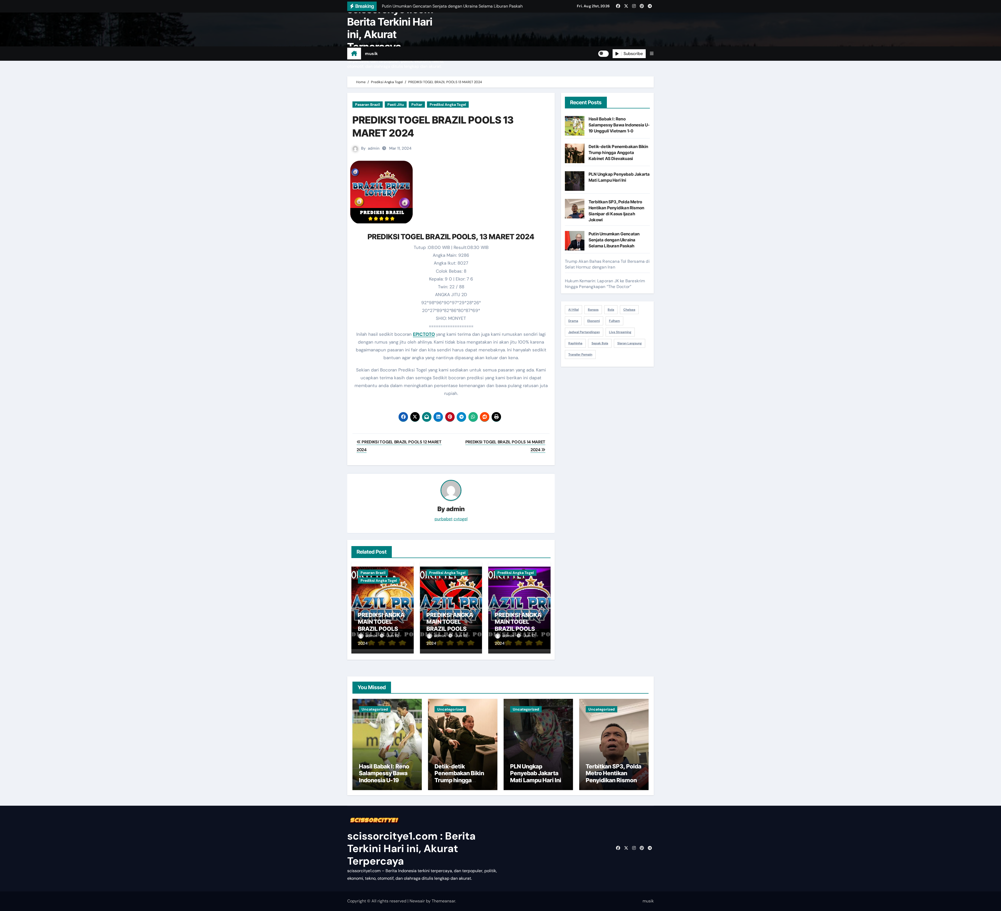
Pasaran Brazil (367, 104)
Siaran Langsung (629, 343)
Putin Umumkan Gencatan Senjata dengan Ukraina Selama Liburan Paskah (614, 239)
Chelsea (629, 310)
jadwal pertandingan (584, 332)
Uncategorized (375, 709)
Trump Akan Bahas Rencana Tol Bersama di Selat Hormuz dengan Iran (607, 264)
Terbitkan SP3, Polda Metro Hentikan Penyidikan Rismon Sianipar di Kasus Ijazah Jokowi (613, 780)
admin (374, 148)
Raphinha (575, 343)
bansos (593, 310)
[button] (652, 53)
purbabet (444, 519)
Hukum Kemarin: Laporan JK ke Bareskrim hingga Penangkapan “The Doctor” (605, 283)
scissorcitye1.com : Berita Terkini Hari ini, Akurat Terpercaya (392, 28)
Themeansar (443, 901)
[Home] (354, 54)
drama (573, 321)
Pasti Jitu (395, 104)
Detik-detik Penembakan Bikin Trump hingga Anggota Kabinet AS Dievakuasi (618, 152)
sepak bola (599, 343)
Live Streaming (620, 332)
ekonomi (593, 321)
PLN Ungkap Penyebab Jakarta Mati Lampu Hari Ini (535, 773)
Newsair (417, 901)
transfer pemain (580, 354)
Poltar (416, 104)
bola (611, 310)
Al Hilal (573, 310)
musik (371, 53)
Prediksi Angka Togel (448, 104)
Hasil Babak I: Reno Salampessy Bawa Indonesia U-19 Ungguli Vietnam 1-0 (619, 124)
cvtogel (461, 519)
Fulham (614, 321)
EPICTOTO (424, 334)
